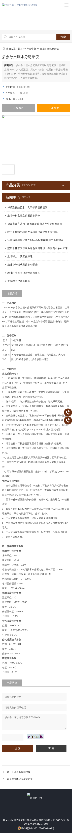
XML (46, 824)
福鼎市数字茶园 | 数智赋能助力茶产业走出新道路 (34, 223)
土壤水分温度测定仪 (22, 779)
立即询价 (53, 107)
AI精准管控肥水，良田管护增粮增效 (27, 207)
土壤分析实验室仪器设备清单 (23, 215)
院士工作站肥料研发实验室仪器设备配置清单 (32, 231)
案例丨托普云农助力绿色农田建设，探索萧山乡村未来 (37, 248)
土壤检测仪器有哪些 (18, 281)
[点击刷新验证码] (35, 736)
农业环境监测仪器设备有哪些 (23, 272)
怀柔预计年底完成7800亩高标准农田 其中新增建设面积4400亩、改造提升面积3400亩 (37, 240)
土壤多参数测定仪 (49, 48)
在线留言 (18, 107)
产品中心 (31, 48)
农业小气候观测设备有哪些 (22, 264)
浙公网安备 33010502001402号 (37, 828)
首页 (20, 48)
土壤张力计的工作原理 (19, 256)
